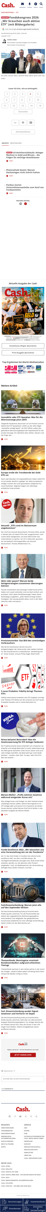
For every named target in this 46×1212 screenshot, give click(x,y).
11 (5, 105)
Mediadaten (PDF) (31, 1150)
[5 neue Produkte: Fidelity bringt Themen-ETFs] (23, 676)
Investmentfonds (8, 1133)
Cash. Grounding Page (33, 1158)
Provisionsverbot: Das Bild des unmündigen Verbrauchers (23, 641)
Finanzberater (7, 1131)
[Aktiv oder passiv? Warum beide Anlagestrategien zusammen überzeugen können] (23, 566)
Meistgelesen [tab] (16, 143)
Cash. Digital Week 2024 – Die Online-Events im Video (21, 1175)
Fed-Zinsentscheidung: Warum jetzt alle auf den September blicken (21, 906)
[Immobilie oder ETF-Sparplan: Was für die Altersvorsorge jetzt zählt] (23, 402)
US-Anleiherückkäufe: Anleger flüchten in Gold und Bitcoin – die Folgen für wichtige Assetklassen (24, 155)
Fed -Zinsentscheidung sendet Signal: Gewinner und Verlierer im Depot (20, 1012)
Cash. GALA (5, 1177)
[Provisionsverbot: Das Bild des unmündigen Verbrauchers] (23, 625)
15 (40, 105)
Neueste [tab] (5, 143)
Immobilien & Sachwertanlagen (8, 1137)
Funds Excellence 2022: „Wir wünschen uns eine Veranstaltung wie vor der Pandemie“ (22, 850)
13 (22, 105)
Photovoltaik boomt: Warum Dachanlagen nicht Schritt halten (23, 171)
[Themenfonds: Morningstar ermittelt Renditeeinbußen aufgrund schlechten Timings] (23, 945)
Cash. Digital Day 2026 (9, 1172)
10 (38, 99)
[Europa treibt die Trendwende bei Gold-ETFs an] (23, 458)
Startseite (23, 111)
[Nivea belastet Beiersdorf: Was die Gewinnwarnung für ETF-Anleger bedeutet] (23, 725)
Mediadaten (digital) (32, 1147)
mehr (11, 161)
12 (14, 105)
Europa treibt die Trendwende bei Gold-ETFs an (21, 473)
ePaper (26, 1131)
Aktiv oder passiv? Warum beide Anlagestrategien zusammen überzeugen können (22, 583)
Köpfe (3, 1147)
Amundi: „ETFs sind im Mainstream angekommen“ (19, 526)
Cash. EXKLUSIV (6, 1169)
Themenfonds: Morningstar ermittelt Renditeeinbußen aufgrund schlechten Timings (20, 963)
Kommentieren (23, 131)
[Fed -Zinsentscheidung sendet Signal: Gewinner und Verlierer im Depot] (23, 996)
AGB (25, 1133)
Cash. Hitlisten (7, 1183)
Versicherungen (7, 1128)
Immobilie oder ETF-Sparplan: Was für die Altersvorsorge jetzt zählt (22, 418)
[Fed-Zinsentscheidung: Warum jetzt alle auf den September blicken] (23, 890)
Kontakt (27, 1144)
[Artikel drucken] (23, 123)
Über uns (27, 1155)
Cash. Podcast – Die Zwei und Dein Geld (16, 1186)
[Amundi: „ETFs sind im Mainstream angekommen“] (23, 511)
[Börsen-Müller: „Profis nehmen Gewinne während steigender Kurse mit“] (23, 780)
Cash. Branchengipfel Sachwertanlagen (17, 1180)
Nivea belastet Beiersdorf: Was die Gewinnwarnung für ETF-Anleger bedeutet (22, 740)
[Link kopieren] (15, 123)
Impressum (28, 1141)
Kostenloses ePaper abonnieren (23, 346)
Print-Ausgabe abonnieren (23, 352)
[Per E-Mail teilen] (30, 123)
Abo (25, 1128)
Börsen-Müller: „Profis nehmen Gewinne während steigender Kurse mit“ (21, 796)
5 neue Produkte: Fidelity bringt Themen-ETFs (22, 692)
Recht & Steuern (7, 1144)
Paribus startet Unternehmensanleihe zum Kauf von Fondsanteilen (25, 187)
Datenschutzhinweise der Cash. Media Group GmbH (34, 1137)
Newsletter (28, 1153)
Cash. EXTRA (5, 1166)
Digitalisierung (7, 1141)
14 (31, 105)
